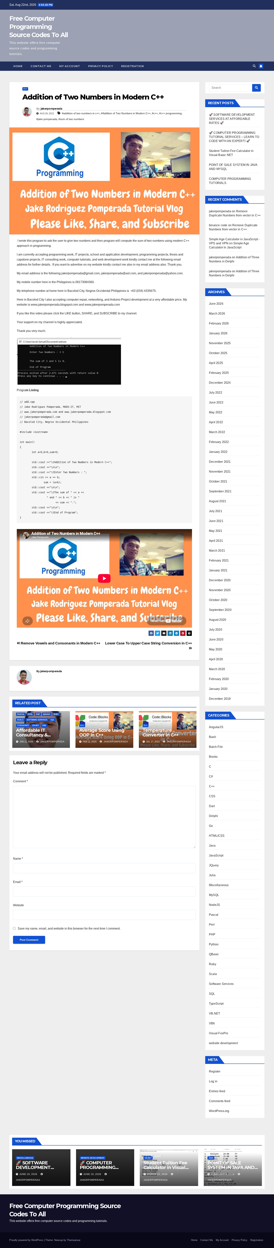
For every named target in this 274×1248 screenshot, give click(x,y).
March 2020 (217, 669)
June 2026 (216, 303)
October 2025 (218, 353)
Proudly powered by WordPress (26, 1240)
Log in (213, 1081)
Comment (20, 781)
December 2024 (220, 382)
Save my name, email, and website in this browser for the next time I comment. (69, 928)
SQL (52, 720)
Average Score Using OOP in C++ (101, 733)
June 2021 (216, 521)
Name (18, 858)
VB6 (44, 725)
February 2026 (219, 323)
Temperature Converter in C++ (161, 733)
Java (212, 845)
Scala (20, 720)
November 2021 (220, 471)
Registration (132, 66)
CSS (212, 796)
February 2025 (219, 372)
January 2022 (218, 451)
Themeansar (73, 1240)
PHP (38, 714)
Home (17, 66)
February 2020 (219, 679)
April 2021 (216, 540)
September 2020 (220, 609)
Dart (212, 806)
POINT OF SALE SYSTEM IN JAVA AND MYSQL (230, 1167)
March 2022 (217, 432)
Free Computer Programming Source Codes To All (38, 27)
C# (211, 776)
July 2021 (215, 511)
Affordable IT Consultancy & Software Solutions (36, 735)
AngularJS (216, 727)
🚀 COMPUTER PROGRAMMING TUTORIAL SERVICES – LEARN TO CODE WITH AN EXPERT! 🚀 (234, 137)
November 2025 (220, 343)
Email (18, 881)
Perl (30, 714)
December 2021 (220, 461)
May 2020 (215, 649)
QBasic (46, 714)
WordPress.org (219, 1111)
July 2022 (215, 392)
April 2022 (216, 422)
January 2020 (218, 688)
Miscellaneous (219, 885)
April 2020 (216, 659)
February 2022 (219, 442)
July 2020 (215, 629)
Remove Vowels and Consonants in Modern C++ (60, 643)
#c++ (155, 113)
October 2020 (218, 600)
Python (213, 944)
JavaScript (216, 855)
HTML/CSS (217, 835)
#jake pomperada (46, 119)
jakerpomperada (51, 108)
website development (223, 1043)
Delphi (213, 816)
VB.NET (35, 725)
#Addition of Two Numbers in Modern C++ (125, 113)
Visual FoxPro (218, 1033)
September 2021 (220, 491)
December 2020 (220, 580)
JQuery (214, 865)
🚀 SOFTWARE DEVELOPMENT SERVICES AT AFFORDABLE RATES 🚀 (232, 118)
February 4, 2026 (223, 1174)
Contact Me (41, 66)
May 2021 (215, 530)
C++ (25, 89)
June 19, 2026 (28, 1174)
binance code (218, 225)
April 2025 (216, 363)
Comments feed (219, 1101)
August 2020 (217, 619)
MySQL (214, 895)
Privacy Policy (100, 66)
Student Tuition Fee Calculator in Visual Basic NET (165, 1167)
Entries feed (217, 1091)
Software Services (37, 720)
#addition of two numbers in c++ (81, 113)
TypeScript (23, 725)
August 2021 (217, 501)
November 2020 (220, 590)
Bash (212, 737)
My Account (69, 66)
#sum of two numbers (71, 119)
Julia (212, 875)
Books (213, 756)
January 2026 (218, 333)
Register (215, 1071)
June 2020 (216, 639)
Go (211, 825)
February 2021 (219, 560)
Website (18, 905)
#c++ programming (170, 113)
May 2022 (215, 412)
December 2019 (220, 698)
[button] (254, 66)
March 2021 (217, 550)
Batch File (216, 746)
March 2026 (217, 313)
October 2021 (218, 481)
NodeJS (214, 904)
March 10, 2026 (157, 1174)
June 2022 (216, 402)
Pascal (21, 714)
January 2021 (218, 570)
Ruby (56, 714)
